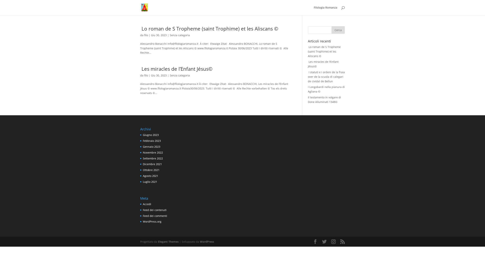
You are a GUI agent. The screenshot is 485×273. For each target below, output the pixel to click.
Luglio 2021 (150, 182)
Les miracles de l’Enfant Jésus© (176, 68)
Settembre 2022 (153, 158)
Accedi (147, 204)
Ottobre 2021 (151, 170)
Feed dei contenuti (155, 210)
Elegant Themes (168, 241)
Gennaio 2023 (151, 146)
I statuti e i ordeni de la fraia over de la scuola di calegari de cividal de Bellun (326, 76)
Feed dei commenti (155, 216)
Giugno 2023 (151, 135)
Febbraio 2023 (152, 141)
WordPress (207, 241)
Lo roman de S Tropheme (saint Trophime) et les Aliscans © (209, 28)
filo (146, 35)
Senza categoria (180, 35)
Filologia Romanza (325, 7)
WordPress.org (152, 221)
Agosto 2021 (150, 176)
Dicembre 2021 (152, 164)
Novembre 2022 (153, 152)
